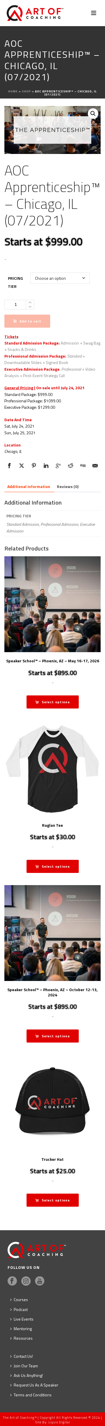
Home (13, 91)
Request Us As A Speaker (36, 1385)
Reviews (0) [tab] (67, 486)
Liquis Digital (59, 1422)
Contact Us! (23, 1356)
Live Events (24, 1319)
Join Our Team (26, 1366)
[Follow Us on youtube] (39, 1281)
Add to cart (30, 321)
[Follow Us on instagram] (26, 1281)
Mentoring (23, 1328)
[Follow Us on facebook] (12, 1281)
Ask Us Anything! (28, 1375)
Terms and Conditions (33, 1395)
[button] (93, 113)
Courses (21, 1299)
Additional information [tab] (28, 486)
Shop (26, 91)
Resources (23, 1338)
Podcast (21, 1309)
